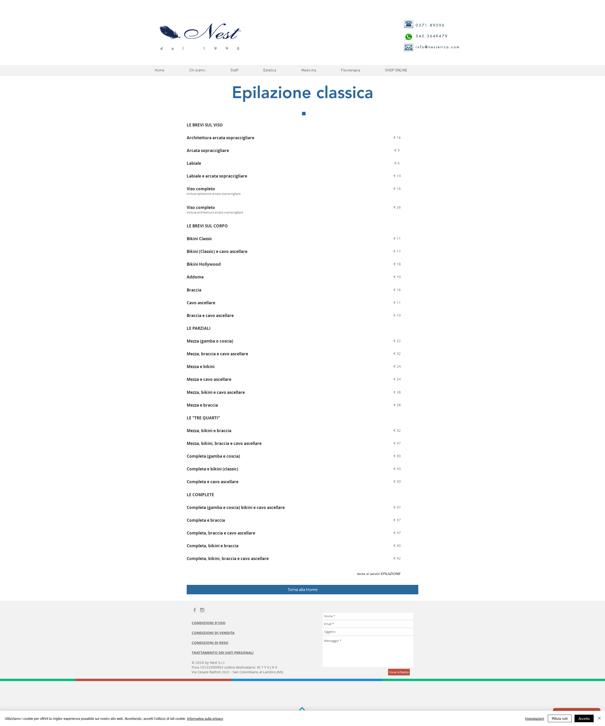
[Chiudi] (599, 718)
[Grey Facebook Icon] (195, 610)
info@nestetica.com (438, 47)
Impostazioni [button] (534, 718)
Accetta (584, 718)
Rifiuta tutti (560, 718)
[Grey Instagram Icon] (202, 610)
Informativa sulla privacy (205, 718)
